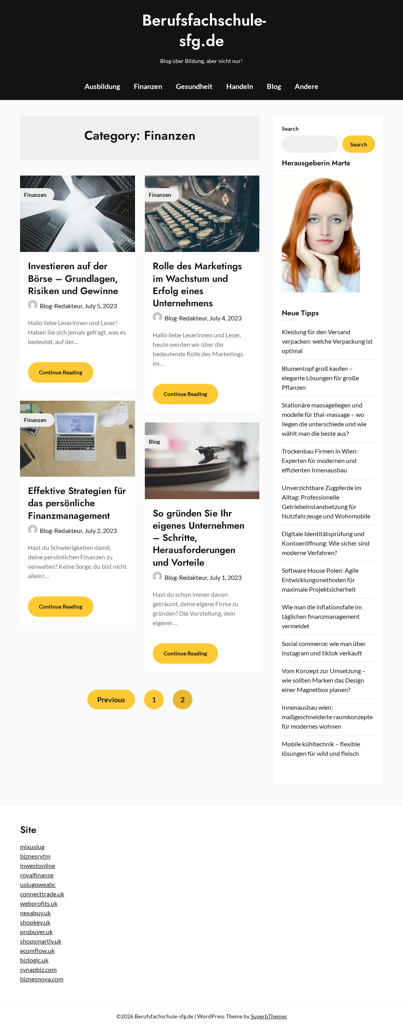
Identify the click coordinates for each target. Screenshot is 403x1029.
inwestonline (37, 865)
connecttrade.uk (42, 894)
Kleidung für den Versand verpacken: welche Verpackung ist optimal (327, 341)
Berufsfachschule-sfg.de (201, 30)
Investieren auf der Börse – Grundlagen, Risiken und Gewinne (73, 278)
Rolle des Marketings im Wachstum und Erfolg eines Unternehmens (197, 284)
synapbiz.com (38, 969)
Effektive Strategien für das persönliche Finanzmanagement (77, 503)
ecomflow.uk (37, 950)
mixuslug (32, 846)
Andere (306, 86)
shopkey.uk (35, 922)
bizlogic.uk (34, 960)
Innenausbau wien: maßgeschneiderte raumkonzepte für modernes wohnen (327, 716)
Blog (274, 86)
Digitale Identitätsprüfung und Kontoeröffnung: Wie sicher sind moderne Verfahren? (326, 543)
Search (290, 128)
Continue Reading (60, 372)
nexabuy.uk (35, 912)
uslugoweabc (37, 884)
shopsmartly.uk (40, 941)
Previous (111, 699)
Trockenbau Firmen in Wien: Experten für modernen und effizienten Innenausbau (320, 460)
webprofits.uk (38, 903)
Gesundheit (194, 86)
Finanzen (148, 86)
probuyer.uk (36, 931)
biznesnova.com (41, 979)
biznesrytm (35, 856)
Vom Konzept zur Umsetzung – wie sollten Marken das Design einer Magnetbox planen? (324, 680)
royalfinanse (37, 875)
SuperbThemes (269, 1016)
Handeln (239, 86)
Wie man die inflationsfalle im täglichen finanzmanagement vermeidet (322, 616)
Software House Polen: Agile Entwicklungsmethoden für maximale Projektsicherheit (320, 579)
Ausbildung (102, 86)
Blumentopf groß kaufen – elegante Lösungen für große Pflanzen (320, 378)
